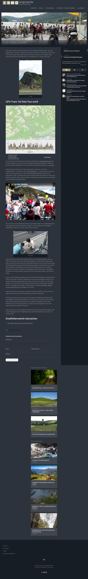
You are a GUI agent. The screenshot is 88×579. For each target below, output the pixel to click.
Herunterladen (47, 157)
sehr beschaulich (31, 171)
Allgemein (81, 8)
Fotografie (60, 8)
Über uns (5, 545)
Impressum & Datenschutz (9, 553)
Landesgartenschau (45, 161)
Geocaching (16, 330)
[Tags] (83, 70)
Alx (52, 567)
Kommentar (9, 339)
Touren (40, 8)
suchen (24, 287)
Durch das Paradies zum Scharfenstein (43, 434)
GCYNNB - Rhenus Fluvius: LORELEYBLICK (20, 323)
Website (8, 354)
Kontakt (4, 551)
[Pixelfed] (46, 572)
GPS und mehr (49, 8)
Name (7, 349)
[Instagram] (42, 572)
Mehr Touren (6, 548)
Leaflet (41, 139)
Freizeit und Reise (70, 8)
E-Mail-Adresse (35, 349)
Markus (6, 43)
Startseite (34, 8)
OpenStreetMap (47, 139)
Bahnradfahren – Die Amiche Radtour (43, 388)
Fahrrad (10, 330)
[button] (30, 125)
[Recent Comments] (66, 70)
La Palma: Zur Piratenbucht (40, 460)
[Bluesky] (44, 572)
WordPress (43, 567)
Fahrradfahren (35, 386)
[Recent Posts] (74, 70)
